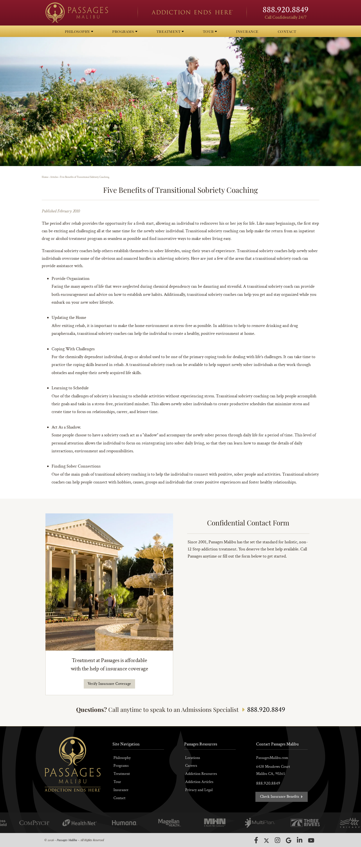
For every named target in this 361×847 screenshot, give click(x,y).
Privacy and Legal (199, 790)
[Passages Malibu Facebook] (256, 840)
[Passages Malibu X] (266, 840)
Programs (121, 765)
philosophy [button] (78, 31)
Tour (117, 781)
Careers (191, 765)
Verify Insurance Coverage (109, 683)
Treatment (121, 773)
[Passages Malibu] (87, 12)
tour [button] (209, 31)
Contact (119, 798)
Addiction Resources (201, 773)
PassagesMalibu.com (272, 757)
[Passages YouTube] (311, 840)
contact (287, 31)
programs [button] (123, 31)
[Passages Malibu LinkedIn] (299, 840)
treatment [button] (169, 31)
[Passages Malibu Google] (288, 840)
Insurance (120, 790)
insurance (247, 31)
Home (45, 177)
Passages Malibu (67, 840)
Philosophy (122, 757)
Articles (54, 177)
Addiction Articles (199, 781)
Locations (192, 757)
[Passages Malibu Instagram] (277, 840)
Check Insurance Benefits (280, 796)
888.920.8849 (285, 9)
